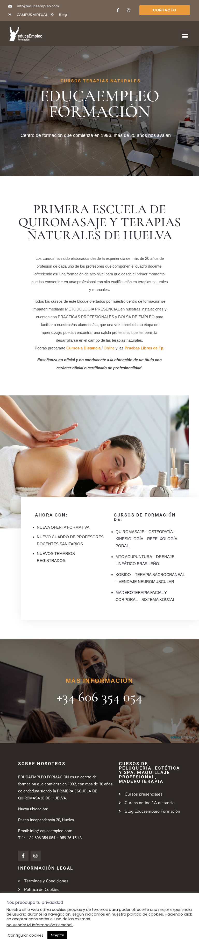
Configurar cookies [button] (26, 935)
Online (109, 348)
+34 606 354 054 (99, 696)
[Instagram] (128, 10)
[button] (185, 36)
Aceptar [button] (57, 935)
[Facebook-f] (118, 10)
